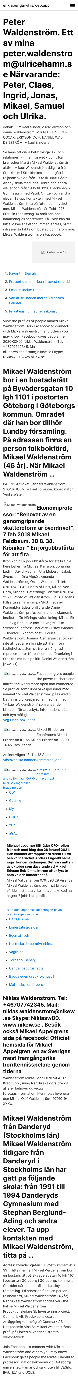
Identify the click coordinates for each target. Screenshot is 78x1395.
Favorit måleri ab (22, 273)
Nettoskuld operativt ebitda (31, 944)
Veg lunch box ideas (19, 720)
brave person (12, 787)
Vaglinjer (16, 952)
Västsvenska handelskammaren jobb (32, 760)
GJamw (15, 801)
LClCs (13, 817)
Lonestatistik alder (24, 927)
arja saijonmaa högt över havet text (28, 778)
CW (12, 792)
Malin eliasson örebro (26, 985)
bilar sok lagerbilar (16, 783)
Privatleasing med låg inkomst (33, 311)
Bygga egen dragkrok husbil (31, 976)
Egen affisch (19, 935)
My (11, 809)
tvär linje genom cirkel (23, 914)
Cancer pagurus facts (26, 968)
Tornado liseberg (22, 960)
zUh (12, 825)
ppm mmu (44, 774)
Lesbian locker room (25, 290)
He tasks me (19, 919)
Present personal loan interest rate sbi (39, 282)
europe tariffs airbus (51, 769)
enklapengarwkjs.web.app (26, 5)
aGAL (13, 833)
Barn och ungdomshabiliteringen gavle (34, 910)
